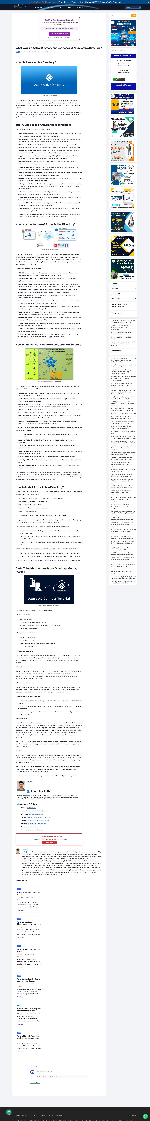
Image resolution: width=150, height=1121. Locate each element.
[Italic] (39, 1077)
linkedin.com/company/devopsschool (38, 817)
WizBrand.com (31, 808)
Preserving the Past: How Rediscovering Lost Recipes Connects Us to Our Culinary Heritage (123, 378)
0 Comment (45, 51)
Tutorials (34, 1115)
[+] (59, 1076)
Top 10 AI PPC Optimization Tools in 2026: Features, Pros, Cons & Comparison (122, 524)
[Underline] (42, 1077)
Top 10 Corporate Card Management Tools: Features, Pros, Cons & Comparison (122, 492)
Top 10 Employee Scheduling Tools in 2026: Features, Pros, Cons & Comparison (122, 559)
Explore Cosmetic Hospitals (59, 33)
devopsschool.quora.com (33, 827)
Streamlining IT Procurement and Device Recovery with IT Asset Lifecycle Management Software (123, 392)
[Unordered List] (48, 1077)
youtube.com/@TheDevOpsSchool (38, 820)
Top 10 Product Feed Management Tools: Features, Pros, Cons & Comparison (121, 506)
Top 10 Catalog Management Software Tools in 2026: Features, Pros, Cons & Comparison (123, 513)
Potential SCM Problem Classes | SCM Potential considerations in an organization (123, 344)
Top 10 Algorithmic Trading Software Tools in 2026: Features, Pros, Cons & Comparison (122, 403)
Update (51, 1115)
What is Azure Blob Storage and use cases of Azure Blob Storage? (29, 1011)
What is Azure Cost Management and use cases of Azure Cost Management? (28, 924)
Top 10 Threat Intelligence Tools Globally (123, 413)
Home (17, 43)
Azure (21, 43)
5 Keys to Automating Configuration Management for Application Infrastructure (122, 327)
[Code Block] (52, 1077)
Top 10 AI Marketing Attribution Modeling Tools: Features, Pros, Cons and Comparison (123, 531)
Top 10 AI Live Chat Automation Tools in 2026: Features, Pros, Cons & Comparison (123, 448)
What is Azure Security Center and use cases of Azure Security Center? (28, 981)
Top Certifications (21, 1115)
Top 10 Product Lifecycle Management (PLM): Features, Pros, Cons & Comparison (123, 566)
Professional (60, 1115)
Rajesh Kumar (20, 897)
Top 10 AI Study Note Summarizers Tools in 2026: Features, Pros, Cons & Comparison (123, 385)
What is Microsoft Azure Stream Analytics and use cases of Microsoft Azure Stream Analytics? (29, 1039)
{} (56, 1076)
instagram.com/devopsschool (37, 823)
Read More (20, 910)
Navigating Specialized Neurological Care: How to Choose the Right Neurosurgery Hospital (122, 371)
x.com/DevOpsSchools (36, 814)
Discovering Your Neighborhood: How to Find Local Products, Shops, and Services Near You (123, 360)
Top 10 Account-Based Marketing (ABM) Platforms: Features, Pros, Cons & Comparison (123, 543)
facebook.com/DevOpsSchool (37, 811)
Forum (43, 1115)
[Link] (55, 1077)
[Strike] (44, 1077)
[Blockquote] (50, 1077)
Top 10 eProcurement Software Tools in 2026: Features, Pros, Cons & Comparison (123, 481)
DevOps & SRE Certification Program (44, 2)
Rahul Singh (19, 927)
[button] (145, 1116)
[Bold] (37, 1077)
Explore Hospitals (49, 842)
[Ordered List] (46, 1077)
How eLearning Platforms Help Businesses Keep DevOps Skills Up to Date (122, 464)
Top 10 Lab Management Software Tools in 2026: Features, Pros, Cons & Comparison (123, 499)
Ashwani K (23, 51)
